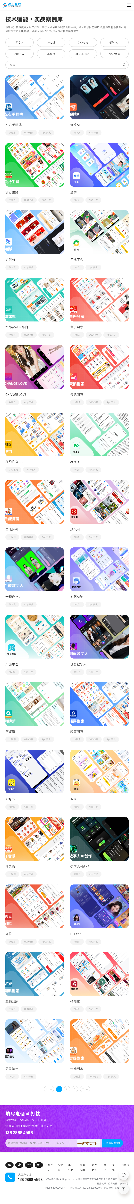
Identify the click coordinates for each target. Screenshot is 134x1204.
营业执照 (101, 1183)
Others (125, 1165)
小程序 (12, 132)
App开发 (46, 132)
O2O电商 (28, 132)
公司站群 (112, 1183)
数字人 (77, 132)
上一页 (49, 1088)
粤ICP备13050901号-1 (56, 1187)
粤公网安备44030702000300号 (86, 1187)
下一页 (85, 1088)
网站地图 (108, 1187)
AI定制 (77, 200)
